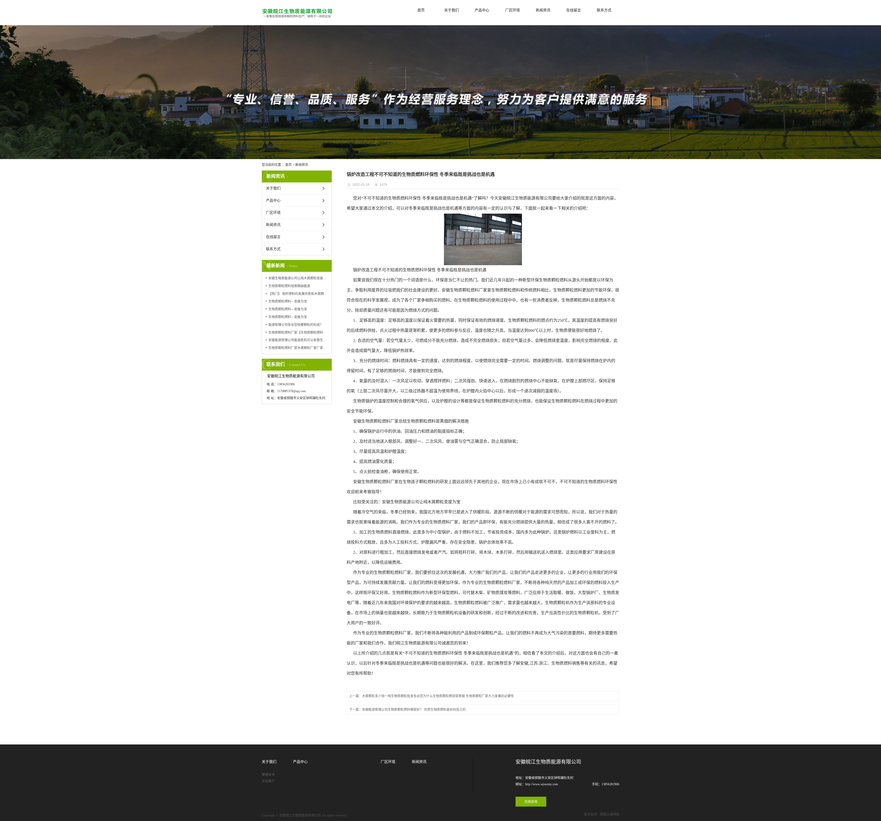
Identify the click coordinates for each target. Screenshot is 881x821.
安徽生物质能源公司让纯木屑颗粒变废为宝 (298, 278)
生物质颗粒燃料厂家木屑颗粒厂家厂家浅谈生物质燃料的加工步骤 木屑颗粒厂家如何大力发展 (298, 348)
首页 (421, 10)
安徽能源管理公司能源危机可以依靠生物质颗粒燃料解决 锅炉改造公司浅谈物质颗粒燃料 (298, 340)
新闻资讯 (543, 10)
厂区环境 (512, 10)
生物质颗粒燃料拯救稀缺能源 (289, 286)
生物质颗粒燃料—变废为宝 (287, 301)
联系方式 (604, 10)
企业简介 (268, 781)
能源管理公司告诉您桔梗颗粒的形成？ (295, 324)
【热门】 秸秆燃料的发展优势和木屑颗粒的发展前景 (298, 293)
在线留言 (573, 10)
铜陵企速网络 (609, 814)
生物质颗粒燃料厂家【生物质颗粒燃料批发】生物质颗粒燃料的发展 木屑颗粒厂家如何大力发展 (298, 332)
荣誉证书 (268, 774)
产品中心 (482, 10)
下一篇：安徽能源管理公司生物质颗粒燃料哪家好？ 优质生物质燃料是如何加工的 (407, 709)
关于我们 (451, 10)
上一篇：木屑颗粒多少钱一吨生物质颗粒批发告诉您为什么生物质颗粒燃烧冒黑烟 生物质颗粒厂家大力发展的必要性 (431, 696)
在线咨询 (530, 801)
